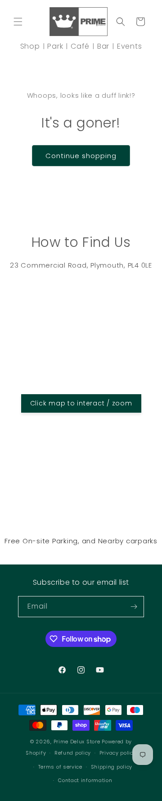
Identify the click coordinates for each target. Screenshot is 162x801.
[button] (18, 22)
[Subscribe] (134, 606)
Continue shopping (81, 155)
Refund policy (72, 752)
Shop (30, 46)
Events (129, 46)
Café (80, 46)
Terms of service (60, 766)
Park (55, 46)
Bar (103, 46)
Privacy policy (117, 752)
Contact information (85, 780)
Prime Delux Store (77, 741)
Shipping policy (112, 766)
